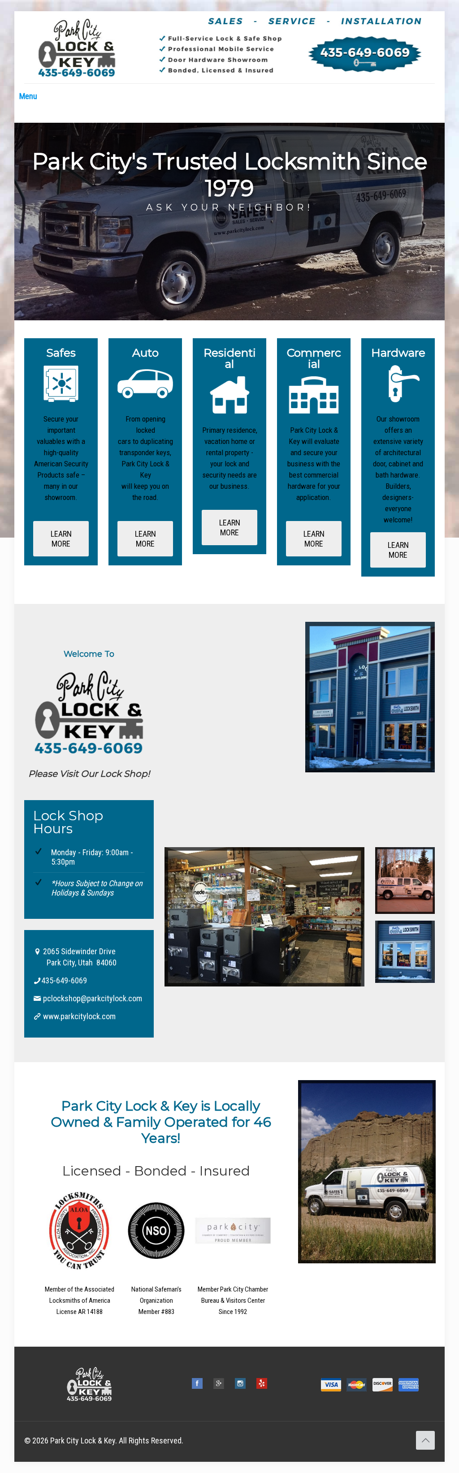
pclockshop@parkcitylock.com (92, 998)
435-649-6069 (64, 980)
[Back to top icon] (425, 1440)
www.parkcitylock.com (79, 1016)
